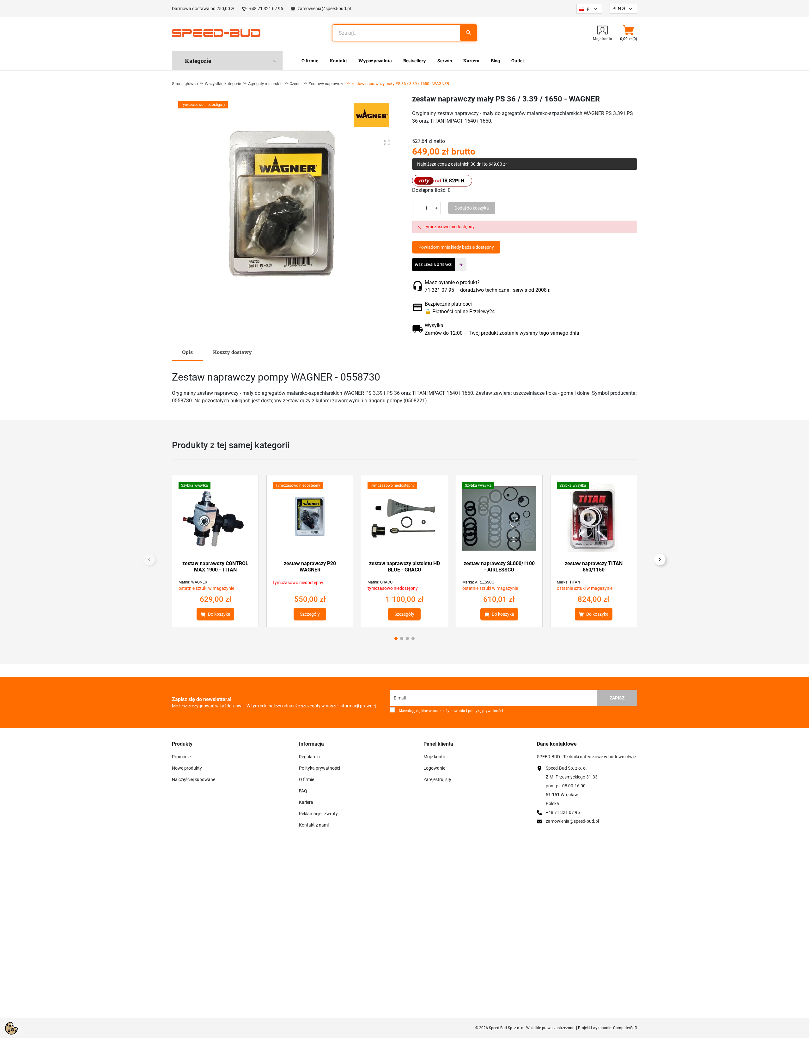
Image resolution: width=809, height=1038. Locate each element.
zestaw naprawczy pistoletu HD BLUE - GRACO (404, 566)
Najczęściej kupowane (193, 779)
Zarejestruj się (437, 779)
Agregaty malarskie (265, 83)
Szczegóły (310, 614)
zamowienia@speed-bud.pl (324, 8)
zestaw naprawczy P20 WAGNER (310, 566)
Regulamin (309, 756)
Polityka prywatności (319, 768)
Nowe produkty (187, 768)
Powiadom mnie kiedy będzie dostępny (456, 247)
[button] (628, 33)
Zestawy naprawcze (326, 83)
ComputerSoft (625, 1028)
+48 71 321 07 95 (266, 8)
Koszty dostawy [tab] (232, 352)
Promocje (181, 756)
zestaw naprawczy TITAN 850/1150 (594, 566)
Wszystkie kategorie (223, 83)
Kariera (306, 802)
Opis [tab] (187, 352)
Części (295, 83)
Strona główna (185, 83)
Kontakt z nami (314, 824)
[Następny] (660, 559)
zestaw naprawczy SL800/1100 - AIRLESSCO (499, 566)
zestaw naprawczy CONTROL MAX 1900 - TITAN (215, 566)
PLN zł (618, 8)
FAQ (303, 790)
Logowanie (434, 768)
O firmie (306, 779)
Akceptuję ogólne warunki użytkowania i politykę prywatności (449, 710)
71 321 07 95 (439, 290)
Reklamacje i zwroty (318, 813)
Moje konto (434, 756)
